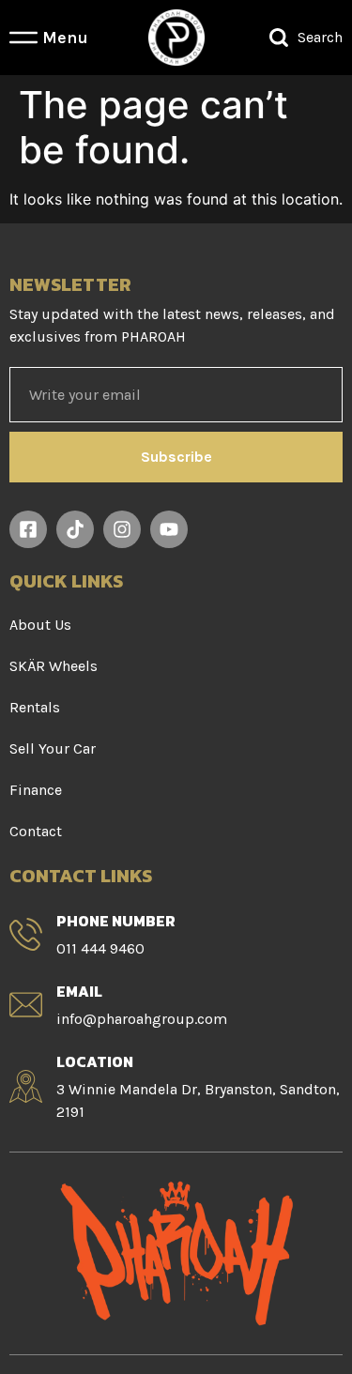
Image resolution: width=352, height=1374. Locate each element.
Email (79, 991)
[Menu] (23, 37)
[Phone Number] (25, 934)
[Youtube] (169, 529)
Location (94, 1061)
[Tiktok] (75, 529)
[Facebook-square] (28, 529)
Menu (65, 37)
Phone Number (116, 920)
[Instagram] (122, 529)
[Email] (25, 1004)
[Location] (25, 1086)
